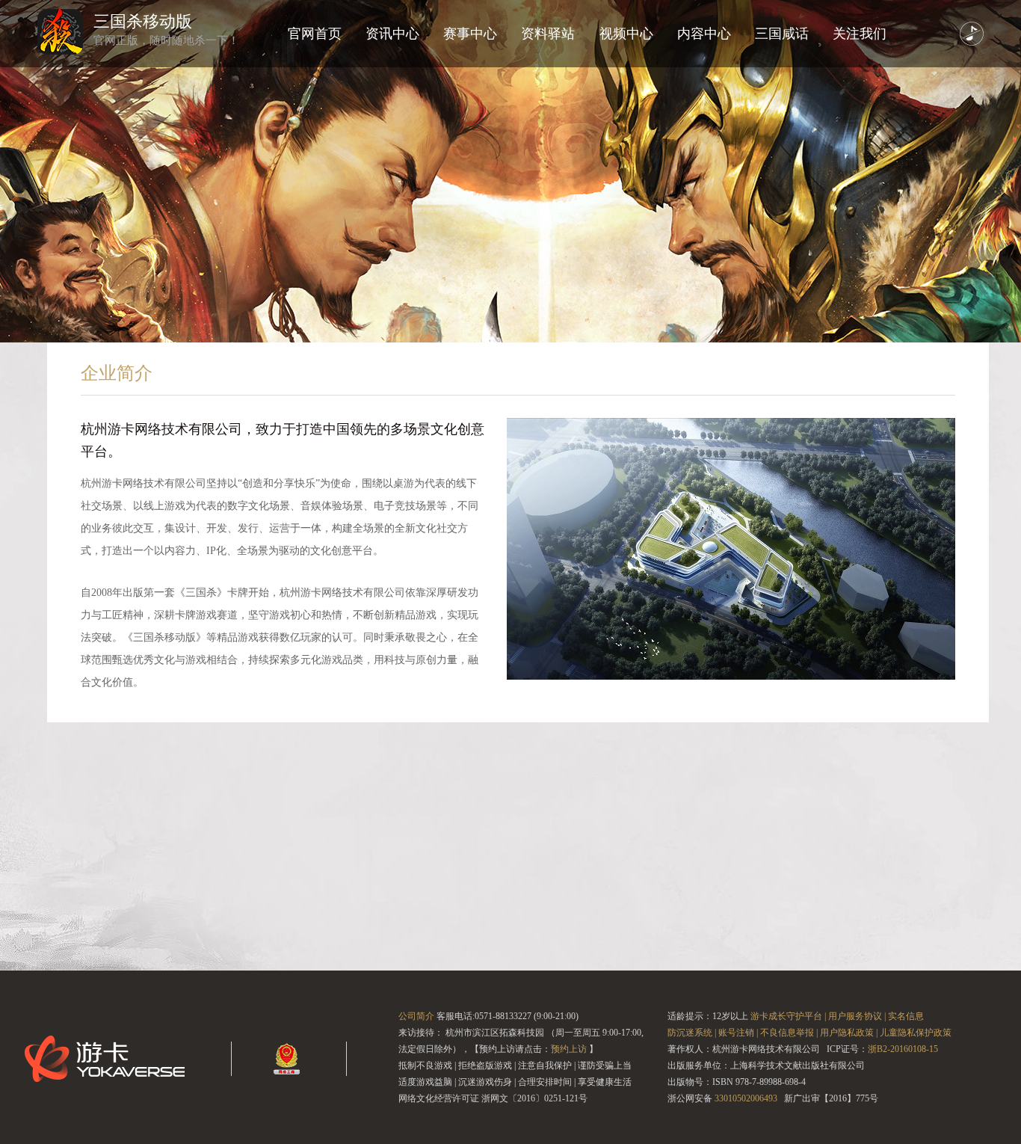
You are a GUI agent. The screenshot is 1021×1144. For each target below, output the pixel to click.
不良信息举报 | (789, 1032)
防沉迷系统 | (691, 1032)
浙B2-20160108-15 (903, 1049)
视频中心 (626, 33)
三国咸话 (782, 33)
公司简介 (416, 1016)
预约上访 (569, 1049)
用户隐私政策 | (848, 1032)
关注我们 (859, 33)
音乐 (972, 34)
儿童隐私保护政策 (915, 1032)
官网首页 (315, 33)
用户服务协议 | (857, 1016)
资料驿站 (548, 33)
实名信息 (906, 1016)
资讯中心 (392, 33)
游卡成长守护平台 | (788, 1016)
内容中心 (704, 33)
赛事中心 (470, 33)
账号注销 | (738, 1032)
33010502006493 (746, 1098)
